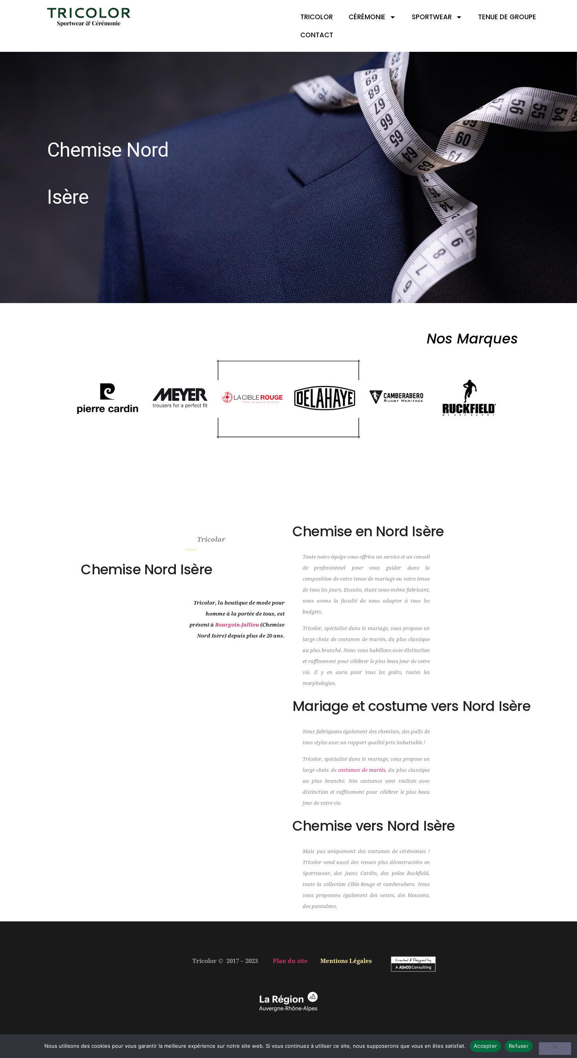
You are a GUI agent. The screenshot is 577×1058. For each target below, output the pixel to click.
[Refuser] (555, 1048)
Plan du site (290, 961)
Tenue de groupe (507, 17)
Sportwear (432, 17)
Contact (316, 35)
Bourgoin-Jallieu (237, 625)
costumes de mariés (361, 770)
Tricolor (316, 17)
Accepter (485, 1046)
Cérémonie (367, 17)
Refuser (519, 1046)
